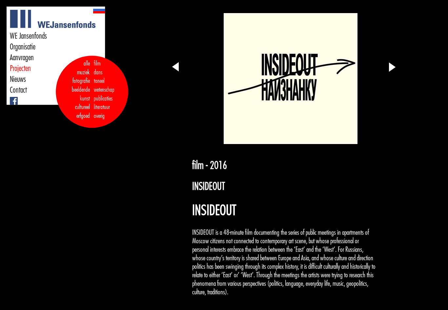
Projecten (20, 68)
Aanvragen (22, 58)
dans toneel (99, 76)
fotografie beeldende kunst (81, 89)
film (97, 63)
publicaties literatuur (103, 103)
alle (87, 63)
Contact (18, 90)
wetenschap (104, 90)
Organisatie (22, 47)
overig (99, 116)
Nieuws (18, 79)
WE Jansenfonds (28, 36)
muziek (83, 72)
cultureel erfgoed (82, 111)
